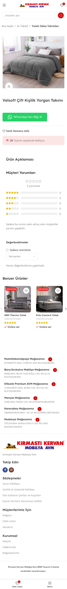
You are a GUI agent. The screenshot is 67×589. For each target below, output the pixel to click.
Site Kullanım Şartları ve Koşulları (22, 495)
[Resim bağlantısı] (33, 444)
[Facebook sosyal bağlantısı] (5, 469)
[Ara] (61, 15)
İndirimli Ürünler (12, 318)
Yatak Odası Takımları (45, 26)
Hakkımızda (9, 547)
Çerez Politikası (11, 483)
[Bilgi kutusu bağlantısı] (28, 359)
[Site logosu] (33, 4)
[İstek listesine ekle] (26, 291)
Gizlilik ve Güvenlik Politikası (19, 489)
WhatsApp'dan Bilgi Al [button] (28, 117)
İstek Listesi (9, 521)
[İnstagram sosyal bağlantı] (11, 469)
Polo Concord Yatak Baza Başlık (47, 316)
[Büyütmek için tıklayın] (9, 86)
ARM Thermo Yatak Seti (15, 316)
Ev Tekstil (22, 26)
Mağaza (7, 515)
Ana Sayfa (7, 26)
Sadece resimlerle (20, 250)
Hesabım (8, 527)
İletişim (7, 541)
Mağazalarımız (11, 552)
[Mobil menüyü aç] (4, 5)
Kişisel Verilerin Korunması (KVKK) (22, 501)
